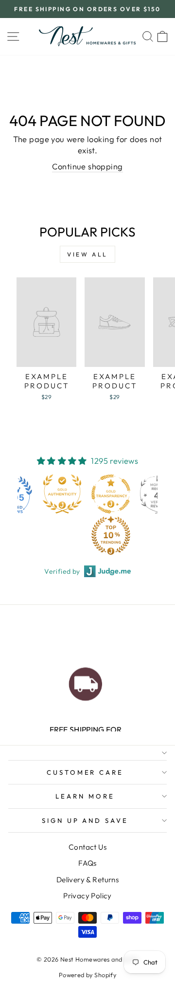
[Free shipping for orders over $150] (85, 681)
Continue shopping (87, 166)
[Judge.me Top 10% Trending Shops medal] (110, 535)
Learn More (85, 796)
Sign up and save (85, 820)
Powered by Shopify (87, 975)
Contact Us (87, 847)
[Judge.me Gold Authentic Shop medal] (62, 493)
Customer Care (85, 772)
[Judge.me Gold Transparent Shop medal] (110, 493)
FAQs (87, 863)
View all (87, 254)
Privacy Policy (87, 895)
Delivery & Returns (87, 879)
